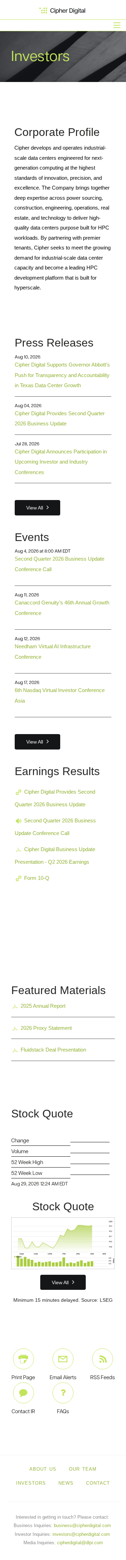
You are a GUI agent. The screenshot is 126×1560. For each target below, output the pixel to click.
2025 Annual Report (43, 1006)
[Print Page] (23, 1358)
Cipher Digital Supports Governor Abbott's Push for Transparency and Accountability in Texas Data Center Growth (62, 375)
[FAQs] (63, 1392)
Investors (31, 1483)
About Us (42, 1469)
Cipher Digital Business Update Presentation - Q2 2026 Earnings (55, 855)
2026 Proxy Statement (46, 1028)
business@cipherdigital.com (82, 1525)
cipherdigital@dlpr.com (80, 1542)
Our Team (83, 1469)
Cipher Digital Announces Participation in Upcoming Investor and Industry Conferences (61, 462)
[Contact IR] (23, 1392)
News (66, 1483)
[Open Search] (116, 25)
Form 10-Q (36, 878)
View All (34, 508)
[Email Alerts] (63, 1358)
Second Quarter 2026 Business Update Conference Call (55, 826)
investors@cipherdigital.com (81, 1534)
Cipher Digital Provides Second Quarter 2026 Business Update (55, 798)
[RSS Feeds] (102, 1358)
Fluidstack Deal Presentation (53, 1050)
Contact (98, 1483)
